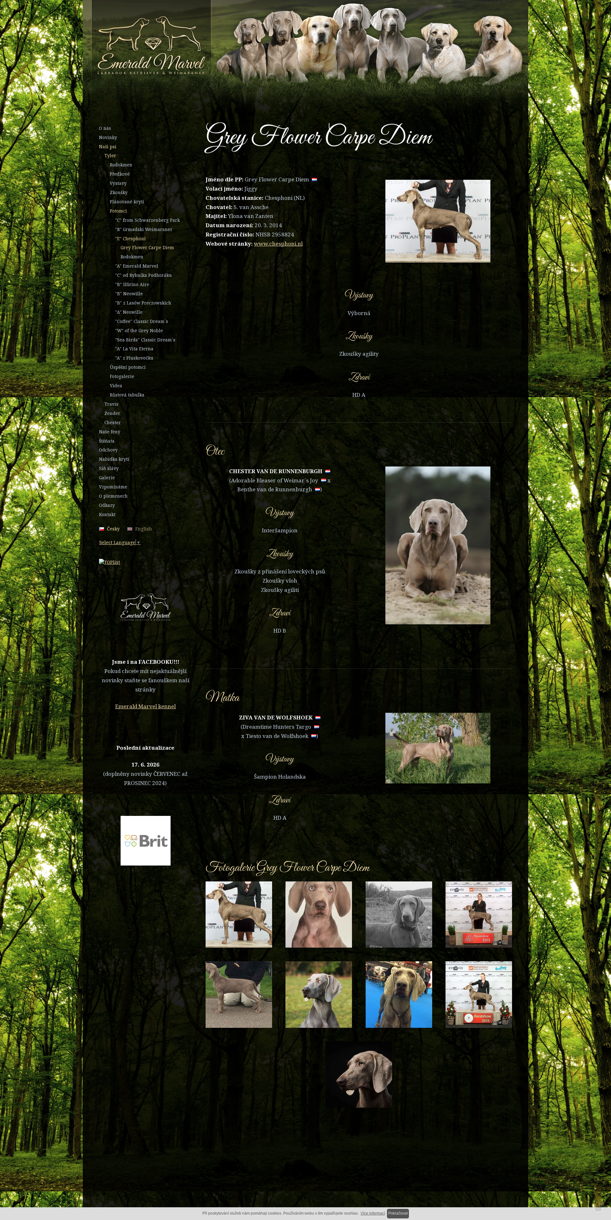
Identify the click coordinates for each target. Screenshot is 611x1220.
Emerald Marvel (276, 47)
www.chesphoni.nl (278, 243)
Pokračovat (398, 1213)
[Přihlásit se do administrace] (598, 1207)
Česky (113, 529)
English (143, 529)
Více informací (373, 1213)
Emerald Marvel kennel (145, 706)
